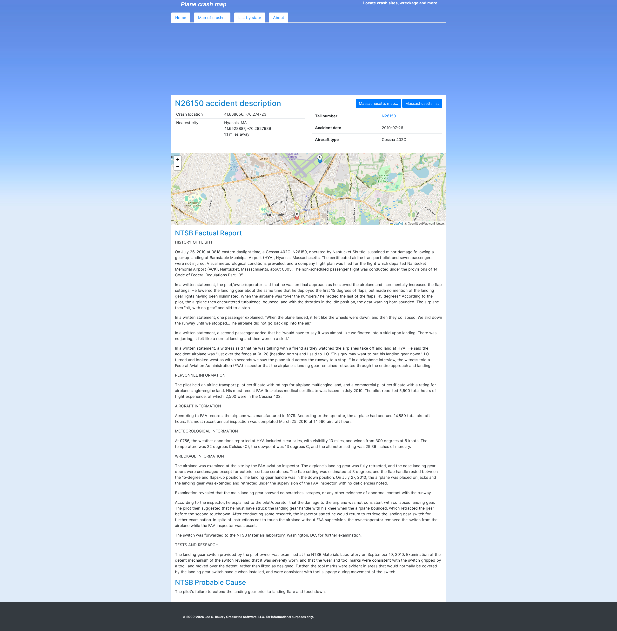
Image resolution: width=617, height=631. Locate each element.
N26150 (389, 115)
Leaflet (398, 223)
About (278, 17)
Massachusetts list (422, 103)
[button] (177, 159)
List (249, 17)
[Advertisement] (308, 59)
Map (212, 17)
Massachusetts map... (378, 103)
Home (180, 17)
